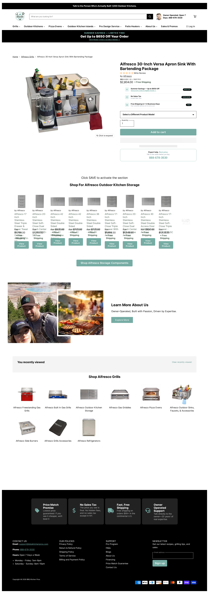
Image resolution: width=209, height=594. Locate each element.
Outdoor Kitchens (33, 26)
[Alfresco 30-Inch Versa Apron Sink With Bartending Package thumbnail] (17, 146)
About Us (151, 26)
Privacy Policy (66, 544)
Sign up (160, 563)
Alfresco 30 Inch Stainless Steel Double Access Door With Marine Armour (148, 223)
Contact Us (111, 567)
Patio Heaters (132, 26)
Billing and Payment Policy (72, 559)
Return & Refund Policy (70, 548)
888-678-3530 (158, 157)
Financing (110, 559)
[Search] (150, 16)
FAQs (108, 548)
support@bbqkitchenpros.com (33, 544)
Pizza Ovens (55, 26)
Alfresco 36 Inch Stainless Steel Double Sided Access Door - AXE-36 (94, 223)
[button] (158, 140)
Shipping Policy (66, 552)
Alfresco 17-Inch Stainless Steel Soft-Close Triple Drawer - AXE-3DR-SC (166, 223)
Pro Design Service (109, 26)
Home (15, 56)
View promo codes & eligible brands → (143, 90)
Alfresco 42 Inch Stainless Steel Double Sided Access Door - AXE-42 (75, 223)
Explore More (122, 320)
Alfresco (127, 76)
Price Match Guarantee (117, 563)
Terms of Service (67, 556)
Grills (16, 26)
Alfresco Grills (27, 56)
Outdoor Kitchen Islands (81, 26)
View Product (21, 244)
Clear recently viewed (182, 362)
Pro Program (112, 544)
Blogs (108, 552)
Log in (191, 26)
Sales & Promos (169, 26)
